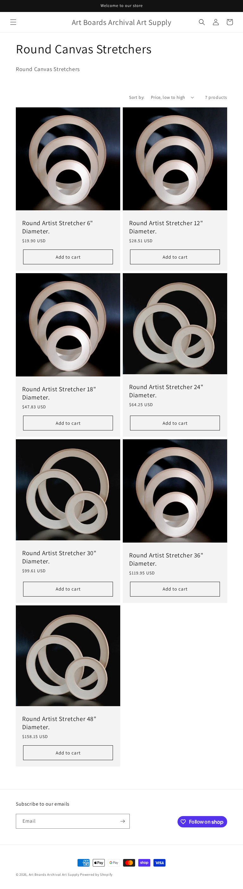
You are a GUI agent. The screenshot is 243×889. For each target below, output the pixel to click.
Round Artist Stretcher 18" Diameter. (59, 393)
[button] (13, 22)
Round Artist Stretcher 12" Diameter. (166, 227)
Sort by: (136, 97)
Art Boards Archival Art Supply (54, 874)
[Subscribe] (122, 821)
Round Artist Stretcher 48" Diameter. (59, 723)
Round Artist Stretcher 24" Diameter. (166, 391)
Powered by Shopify (96, 874)
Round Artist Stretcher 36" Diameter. (166, 559)
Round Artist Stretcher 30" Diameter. (59, 557)
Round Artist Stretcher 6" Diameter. (57, 227)
